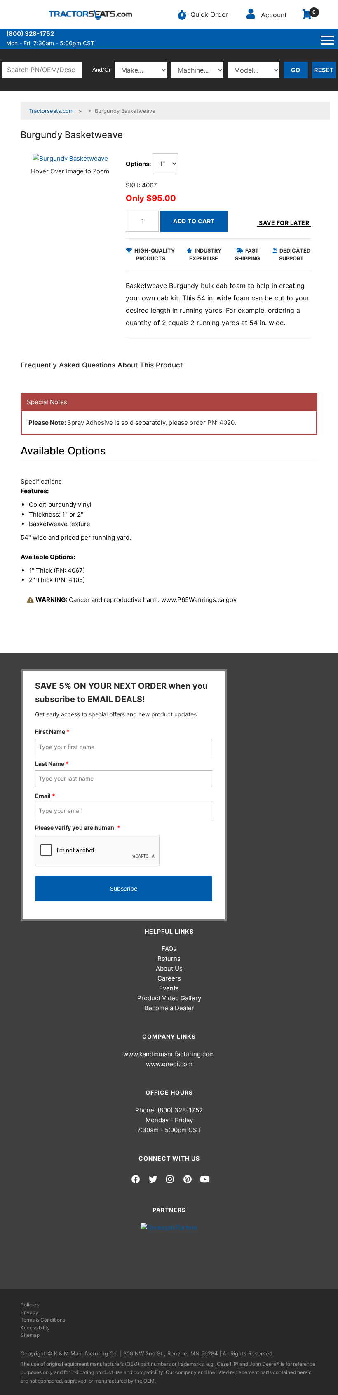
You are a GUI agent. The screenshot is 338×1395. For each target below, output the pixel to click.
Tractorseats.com (51, 111)
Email (45, 795)
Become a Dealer (169, 1008)
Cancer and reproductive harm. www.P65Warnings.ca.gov (136, 600)
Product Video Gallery (169, 998)
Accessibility (35, 1328)
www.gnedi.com (169, 1064)
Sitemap (30, 1335)
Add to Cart (194, 221)
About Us (169, 968)
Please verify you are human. (77, 827)
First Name (52, 731)
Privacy (29, 1312)
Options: (138, 164)
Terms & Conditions (43, 1320)
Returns (169, 958)
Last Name (52, 763)
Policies (30, 1304)
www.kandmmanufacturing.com (169, 1054)
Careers (169, 978)
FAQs (169, 949)
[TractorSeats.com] (90, 15)
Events (169, 988)
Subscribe (123, 888)
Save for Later (284, 222)
